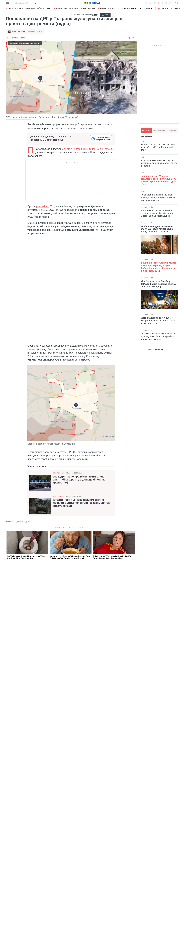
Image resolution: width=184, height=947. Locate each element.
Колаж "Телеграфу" (68, 117)
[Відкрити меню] (8, 3)
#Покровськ (17, 522)
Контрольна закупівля (67, 8)
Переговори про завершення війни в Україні (29, 8)
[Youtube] (158, 3)
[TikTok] (170, 3)
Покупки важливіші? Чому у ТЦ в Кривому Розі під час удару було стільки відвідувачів (158, 336)
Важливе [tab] (172, 130)
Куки (94, 15)
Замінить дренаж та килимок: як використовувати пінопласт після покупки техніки (158, 320)
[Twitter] (162, 3)
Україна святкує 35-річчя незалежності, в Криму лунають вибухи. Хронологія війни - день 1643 (159, 180)
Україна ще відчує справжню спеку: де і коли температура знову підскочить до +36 (157, 229)
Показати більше (155, 350)
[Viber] (150, 3)
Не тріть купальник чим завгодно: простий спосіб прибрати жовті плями (158, 147)
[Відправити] (35, 3)
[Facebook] (146, 3)
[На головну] (92, 3)
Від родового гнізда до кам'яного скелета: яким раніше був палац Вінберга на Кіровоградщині (158, 213)
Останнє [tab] (146, 130)
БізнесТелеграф (108, 8)
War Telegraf (58, 473)
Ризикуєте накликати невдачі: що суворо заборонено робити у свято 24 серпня (159, 163)
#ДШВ (27, 522)
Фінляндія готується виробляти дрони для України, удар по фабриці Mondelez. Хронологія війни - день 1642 (158, 267)
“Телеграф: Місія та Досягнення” (136, 8)
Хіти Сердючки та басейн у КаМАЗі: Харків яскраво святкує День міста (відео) (158, 284)
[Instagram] (166, 3)
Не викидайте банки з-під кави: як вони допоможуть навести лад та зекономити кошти (158, 197)
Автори (164, 8)
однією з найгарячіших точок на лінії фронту (87, 149)
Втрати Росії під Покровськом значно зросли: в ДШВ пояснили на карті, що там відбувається (81, 502)
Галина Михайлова (18, 31)
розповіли (42, 206)
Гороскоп (178, 8)
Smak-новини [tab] (159, 130)
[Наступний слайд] (179, 8)
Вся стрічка (146, 137)
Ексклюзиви (89, 8)
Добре (105, 15)
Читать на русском (15, 38)
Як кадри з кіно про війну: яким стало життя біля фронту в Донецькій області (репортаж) (80, 479)
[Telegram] (155, 3)
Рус (176, 3)
